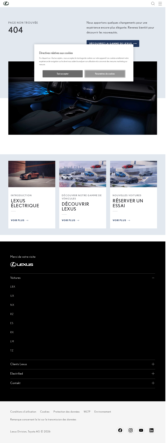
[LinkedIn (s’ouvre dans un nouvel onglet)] (151, 430)
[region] (83, 62)
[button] (12, 4)
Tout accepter (62, 74)
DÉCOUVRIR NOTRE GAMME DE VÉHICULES (82, 197)
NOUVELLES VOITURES (127, 195)
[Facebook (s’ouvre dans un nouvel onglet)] (120, 430)
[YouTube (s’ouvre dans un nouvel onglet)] (141, 430)
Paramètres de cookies (105, 74)
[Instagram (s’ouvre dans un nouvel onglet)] (130, 430)
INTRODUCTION (21, 195)
